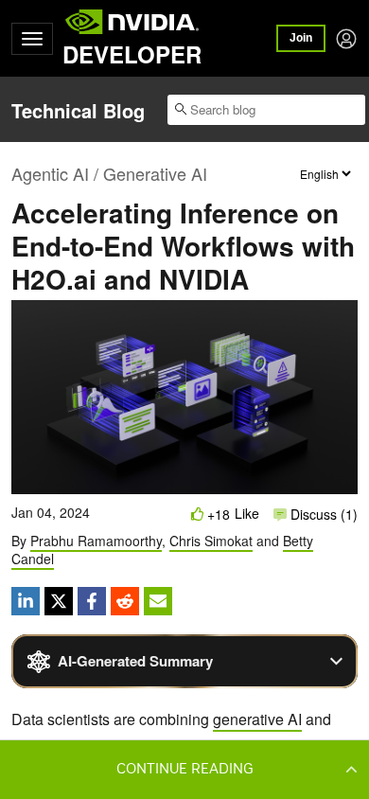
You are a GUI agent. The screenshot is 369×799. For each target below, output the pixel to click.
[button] (184, 768)
